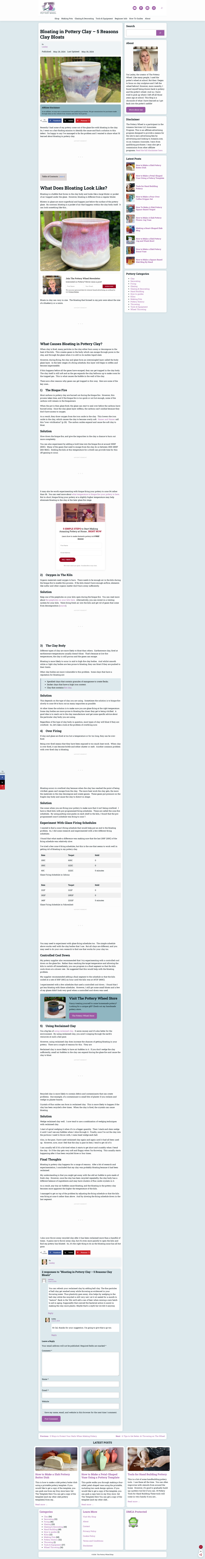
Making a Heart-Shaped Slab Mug (149, 229)
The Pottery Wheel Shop (105, 1554)
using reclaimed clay (63, 1031)
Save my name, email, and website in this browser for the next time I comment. (81, 1412)
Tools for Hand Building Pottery (147, 187)
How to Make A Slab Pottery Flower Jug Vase (148, 219)
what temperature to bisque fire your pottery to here (95, 494)
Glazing (133, 286)
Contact (86, 1526)
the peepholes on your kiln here (60, 600)
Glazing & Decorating (139, 289)
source (63, 605)
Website (45, 1401)
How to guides (137, 294)
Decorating (135, 281)
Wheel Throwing (138, 309)
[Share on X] (2, 782)
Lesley (45, 46)
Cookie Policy (89, 1536)
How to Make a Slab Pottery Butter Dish (148, 166)
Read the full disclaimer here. (149, 150)
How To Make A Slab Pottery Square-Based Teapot (149, 208)
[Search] (160, 33)
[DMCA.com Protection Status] (133, 1527)
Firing (133, 283)
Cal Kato (50, 1279)
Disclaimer (88, 1545)
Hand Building (137, 291)
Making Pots (136, 299)
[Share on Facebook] (2, 777)
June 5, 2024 (52, 1281)
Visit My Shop (89, 1516)
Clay (132, 278)
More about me (136, 109)
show (62, 177)
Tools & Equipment (139, 307)
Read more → (41, 1504)
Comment (47, 1350)
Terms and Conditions (93, 1541)
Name (45, 1379)
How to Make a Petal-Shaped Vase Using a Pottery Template (150, 177)
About (85, 1521)
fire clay (67, 687)
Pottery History (137, 301)
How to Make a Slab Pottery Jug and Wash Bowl (148, 240)
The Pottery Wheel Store (83, 1015)
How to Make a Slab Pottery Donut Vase (148, 250)
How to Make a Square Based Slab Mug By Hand (149, 261)
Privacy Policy (89, 1531)
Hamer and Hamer (106, 419)
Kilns (132, 296)
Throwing (135, 304)
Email (45, 1390)
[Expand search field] (162, 8)
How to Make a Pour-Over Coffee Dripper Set (148, 198)
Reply (50, 1313)
